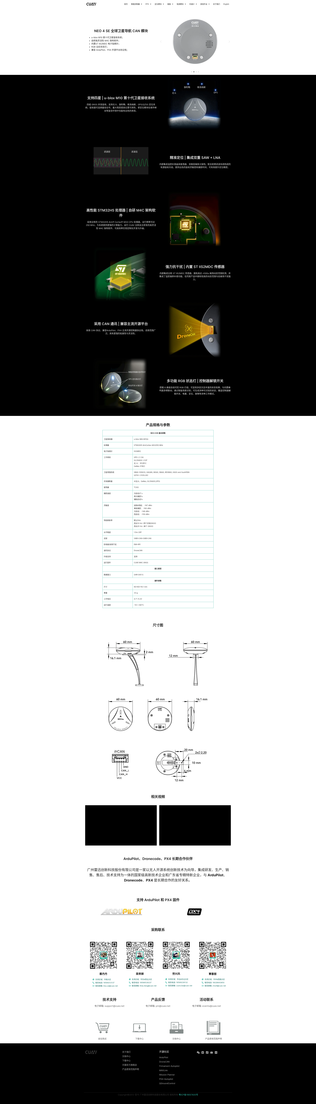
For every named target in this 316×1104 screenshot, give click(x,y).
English (226, 4)
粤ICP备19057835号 (188, 1094)
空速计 (192, 4)
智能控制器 (135, 4)
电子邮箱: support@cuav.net (109, 1006)
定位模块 (158, 4)
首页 (126, 4)
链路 (169, 4)
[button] (160, 41)
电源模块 (180, 4)
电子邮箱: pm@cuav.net (158, 1006)
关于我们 (216, 4)
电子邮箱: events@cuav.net (206, 1006)
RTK (147, 4)
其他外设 (203, 4)
